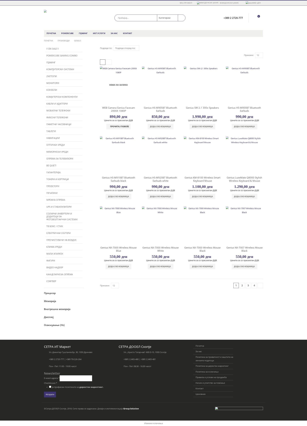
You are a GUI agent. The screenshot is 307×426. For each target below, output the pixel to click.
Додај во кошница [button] (160, 126)
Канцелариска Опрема (59, 274)
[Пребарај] (181, 18)
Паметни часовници (58, 124)
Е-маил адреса (52, 378)
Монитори (52, 83)
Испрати (50, 394)
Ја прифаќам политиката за (78, 387)
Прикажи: (249, 55)
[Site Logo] (64, 18)
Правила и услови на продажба (211, 377)
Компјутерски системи (60, 69)
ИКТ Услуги (99, 33)
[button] (102, 62)
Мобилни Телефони (58, 110)
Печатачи (52, 192)
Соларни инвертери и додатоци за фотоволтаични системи (61, 216)
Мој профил (186, 3)
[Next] (260, 285)
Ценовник (201, 394)
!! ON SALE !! (52, 48)
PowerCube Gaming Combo (61, 55)
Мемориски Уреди (57, 151)
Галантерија (53, 172)
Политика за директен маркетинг (212, 366)
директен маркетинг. (91, 387)
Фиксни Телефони (57, 117)
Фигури (50, 260)
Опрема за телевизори (59, 158)
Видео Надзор (54, 267)
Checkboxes (50, 383)
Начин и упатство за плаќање (210, 383)
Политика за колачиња (207, 371)
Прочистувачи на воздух (61, 239)
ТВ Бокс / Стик (54, 226)
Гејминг (83, 33)
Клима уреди (54, 246)
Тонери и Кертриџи (57, 179)
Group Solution (131, 408)
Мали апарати (54, 253)
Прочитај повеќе (119, 126)
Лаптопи (51, 76)
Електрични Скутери (58, 233)
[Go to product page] (160, 85)
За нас (114, 33)
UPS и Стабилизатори (59, 206)
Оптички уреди (55, 144)
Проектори (52, 186)
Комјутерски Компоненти (62, 96)
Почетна (51, 33)
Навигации (53, 137)
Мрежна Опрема (55, 199)
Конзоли (51, 89)
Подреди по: (106, 48)
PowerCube (67, 33)
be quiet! (51, 165)
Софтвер (51, 281)
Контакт (127, 33)
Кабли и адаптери (57, 103)
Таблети (51, 131)
